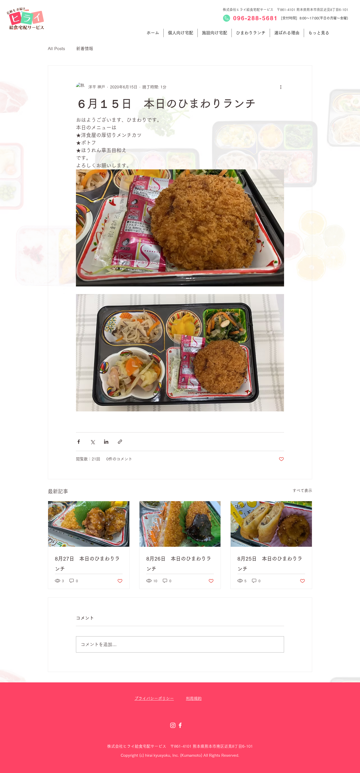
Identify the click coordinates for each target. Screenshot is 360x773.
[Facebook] (180, 725)
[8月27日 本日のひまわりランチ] (88, 524)
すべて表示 (302, 490)
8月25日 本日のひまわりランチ (269, 563)
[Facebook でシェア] (78, 441)
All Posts (56, 48)
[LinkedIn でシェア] (106, 441)
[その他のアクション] (280, 87)
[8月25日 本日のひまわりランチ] (271, 524)
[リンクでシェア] (120, 441)
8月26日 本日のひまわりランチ (178, 563)
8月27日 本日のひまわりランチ (87, 563)
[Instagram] (172, 725)
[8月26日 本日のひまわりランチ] (180, 524)
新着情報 (84, 48)
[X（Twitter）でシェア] (92, 441)
